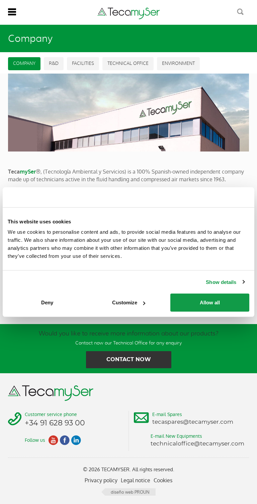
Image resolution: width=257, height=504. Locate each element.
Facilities (83, 63)
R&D (54, 63)
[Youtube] (53, 440)
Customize (124, 302)
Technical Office (128, 63)
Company (24, 63)
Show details (221, 282)
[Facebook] (65, 440)
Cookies (163, 480)
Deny (47, 302)
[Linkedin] (76, 440)
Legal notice (135, 480)
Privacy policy (101, 480)
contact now (128, 359)
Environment (178, 63)
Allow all (210, 302)
